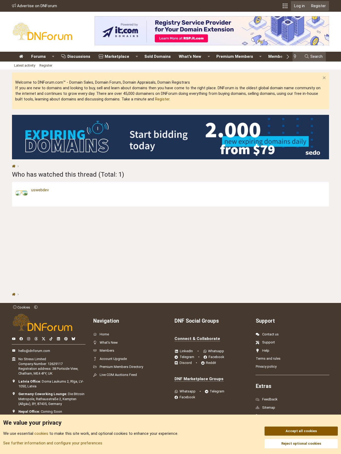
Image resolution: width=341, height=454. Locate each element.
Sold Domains (157, 56)
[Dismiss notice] (323, 78)
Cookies (23, 307)
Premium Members (234, 56)
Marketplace (117, 56)
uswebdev (40, 190)
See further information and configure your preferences (52, 443)
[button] (285, 6)
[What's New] (297, 57)
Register (45, 65)
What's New (190, 56)
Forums (38, 56)
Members (277, 56)
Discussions (78, 56)
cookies (41, 433)
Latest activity (24, 65)
